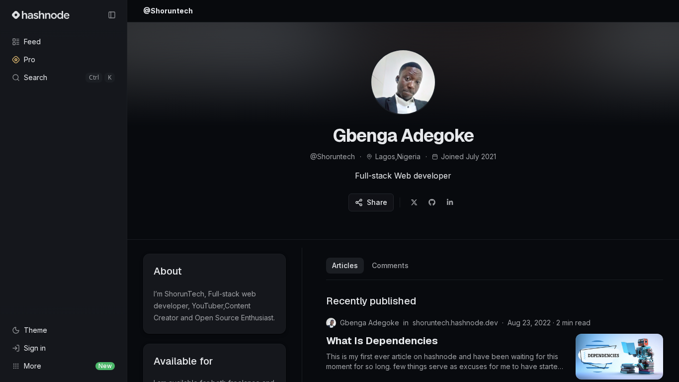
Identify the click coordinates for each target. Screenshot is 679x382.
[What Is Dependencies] (619, 357)
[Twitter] (414, 202)
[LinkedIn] (450, 202)
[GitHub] (432, 202)
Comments (390, 265)
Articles (345, 265)
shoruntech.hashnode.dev (455, 322)
